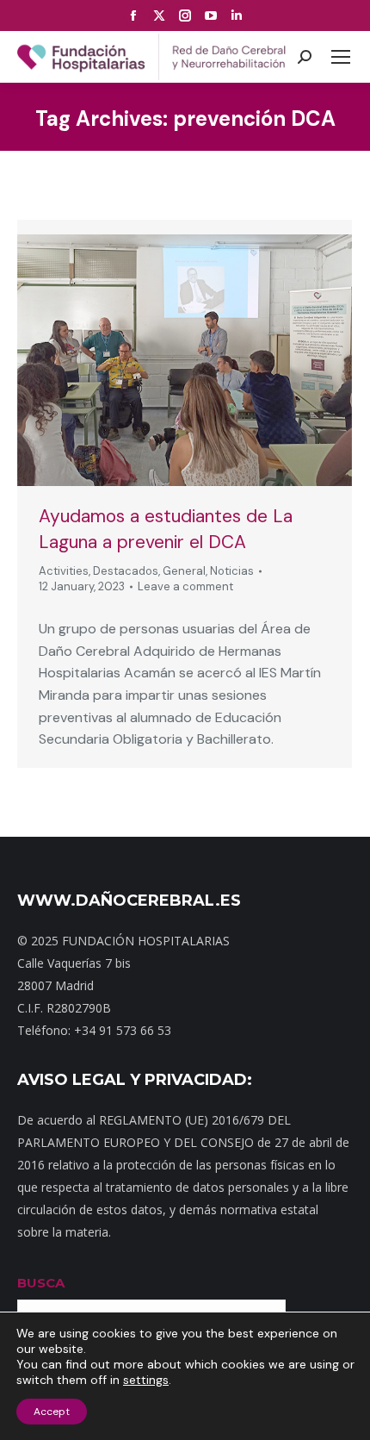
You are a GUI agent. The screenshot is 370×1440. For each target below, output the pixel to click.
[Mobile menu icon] (341, 57)
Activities (64, 571)
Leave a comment (185, 586)
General (184, 571)
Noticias (232, 571)
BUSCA (41, 1283)
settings (146, 1379)
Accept (52, 1411)
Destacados (125, 571)
